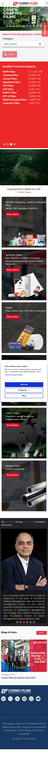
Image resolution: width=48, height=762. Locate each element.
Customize (22, 390)
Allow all (24, 385)
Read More (13, 214)
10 (37, 26)
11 (41, 26)
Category (7, 38)
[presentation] (5, 657)
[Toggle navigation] (2, 4)
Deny (24, 396)
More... (41, 633)
